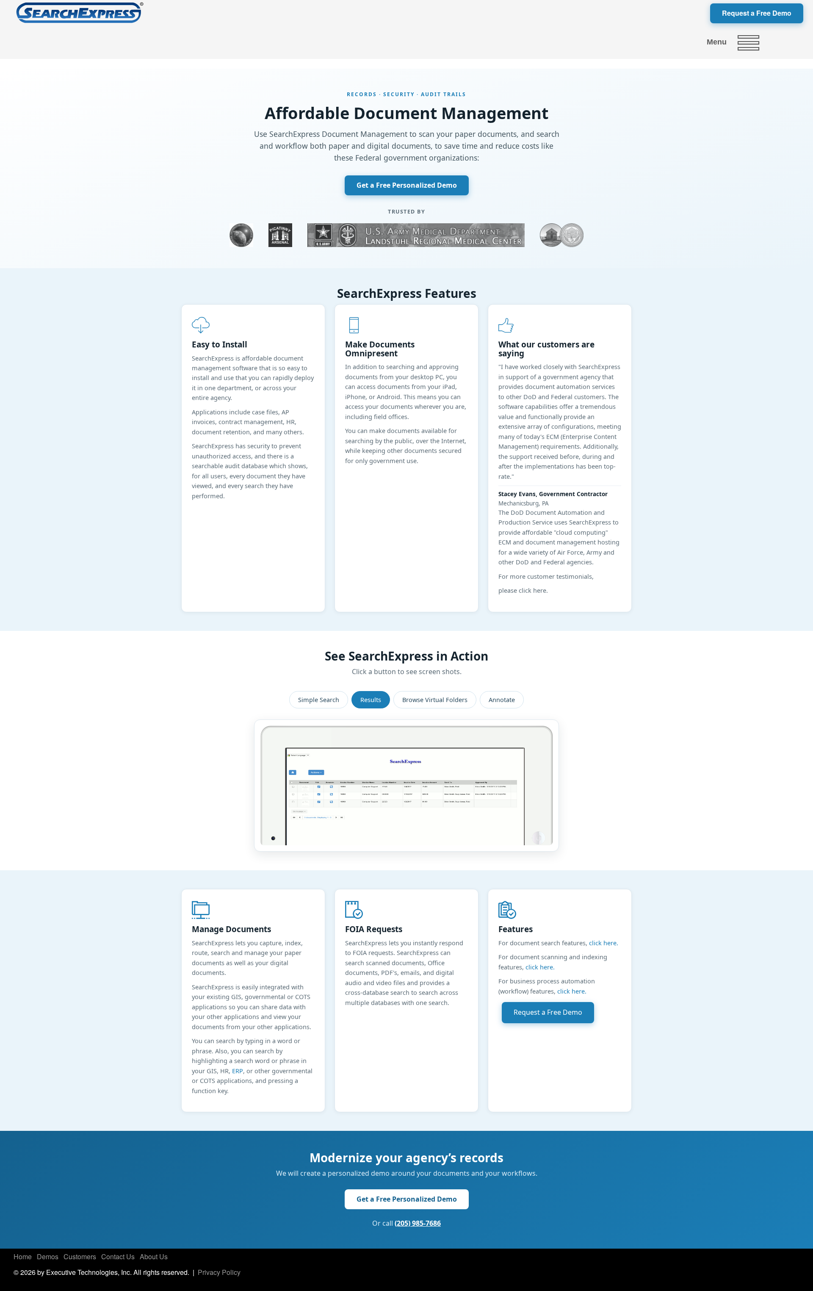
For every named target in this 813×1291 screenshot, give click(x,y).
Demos (47, 1256)
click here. (603, 942)
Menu (717, 42)
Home (23, 1256)
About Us (154, 1256)
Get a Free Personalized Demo (407, 185)
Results (370, 699)
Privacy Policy (219, 1272)
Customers (80, 1256)
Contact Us (118, 1256)
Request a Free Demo (756, 13)
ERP (237, 1070)
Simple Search (318, 699)
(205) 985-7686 (418, 1223)
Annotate (502, 699)
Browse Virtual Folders (434, 699)
